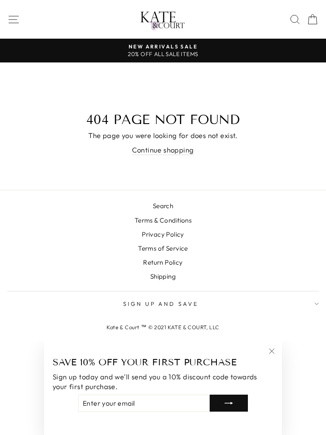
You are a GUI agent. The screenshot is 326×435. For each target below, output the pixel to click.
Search (163, 206)
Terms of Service (163, 248)
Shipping (163, 276)
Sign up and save (161, 303)
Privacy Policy (163, 234)
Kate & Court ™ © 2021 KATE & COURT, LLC (163, 327)
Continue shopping (163, 149)
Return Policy (163, 262)
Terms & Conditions (163, 220)
